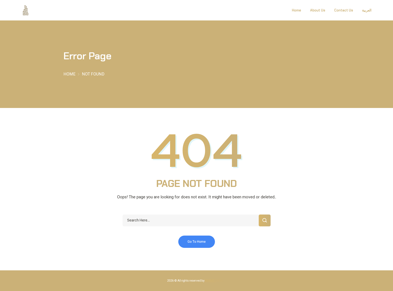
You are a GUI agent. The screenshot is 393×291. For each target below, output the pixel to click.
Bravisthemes (215, 281)
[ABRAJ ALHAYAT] (25, 10)
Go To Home (196, 241)
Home (69, 74)
